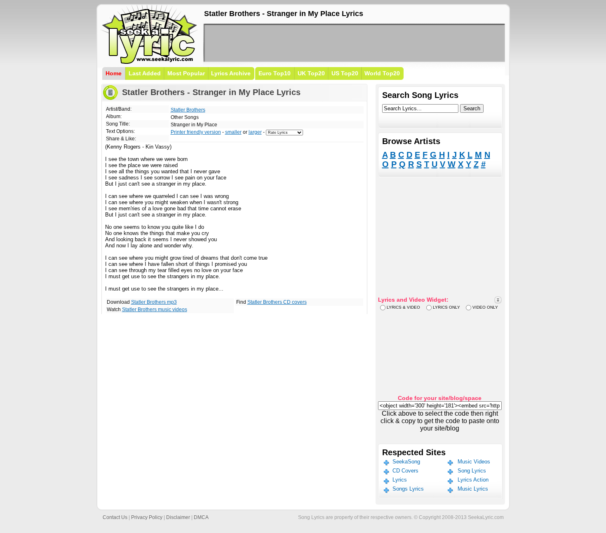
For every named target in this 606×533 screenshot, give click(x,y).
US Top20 (344, 73)
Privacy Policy (146, 517)
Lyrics (399, 480)
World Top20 (382, 73)
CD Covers (405, 471)
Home (114, 73)
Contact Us (115, 517)
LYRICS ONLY (446, 307)
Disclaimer (178, 517)
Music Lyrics (473, 489)
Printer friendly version (196, 132)
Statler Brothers (188, 110)
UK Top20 (311, 73)
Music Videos (474, 462)
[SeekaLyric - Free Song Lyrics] (149, 62)
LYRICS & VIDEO (403, 307)
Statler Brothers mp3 (154, 302)
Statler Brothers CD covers (277, 302)
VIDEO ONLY (485, 307)
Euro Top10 (274, 73)
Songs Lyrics (408, 489)
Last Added (145, 73)
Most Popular (186, 73)
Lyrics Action (473, 480)
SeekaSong (406, 462)
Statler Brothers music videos (154, 309)
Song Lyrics (472, 471)
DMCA (201, 517)
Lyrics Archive (231, 73)
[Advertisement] (354, 42)
